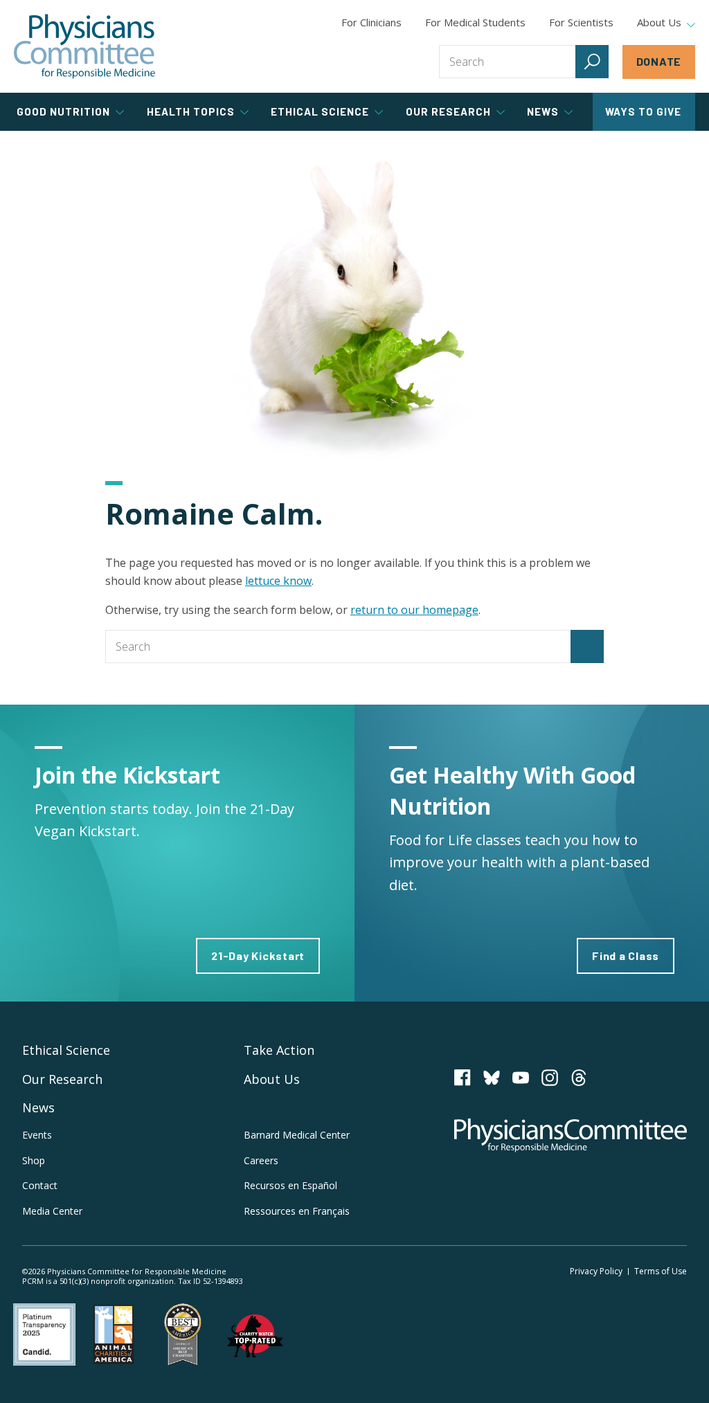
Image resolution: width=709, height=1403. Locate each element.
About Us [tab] (659, 23)
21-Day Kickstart (258, 955)
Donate (659, 61)
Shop (33, 1160)
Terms (660, 1271)
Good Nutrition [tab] (63, 111)
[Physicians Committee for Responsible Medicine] (84, 46)
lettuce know (278, 580)
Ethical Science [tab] (320, 111)
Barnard (297, 1134)
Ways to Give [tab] (643, 111)
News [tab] (543, 111)
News (38, 1107)
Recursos (290, 1185)
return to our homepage (414, 609)
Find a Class (625, 955)
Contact (39, 1185)
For (475, 22)
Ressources (297, 1211)
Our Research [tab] (448, 111)
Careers (261, 1160)
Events (37, 1134)
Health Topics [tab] (191, 111)
